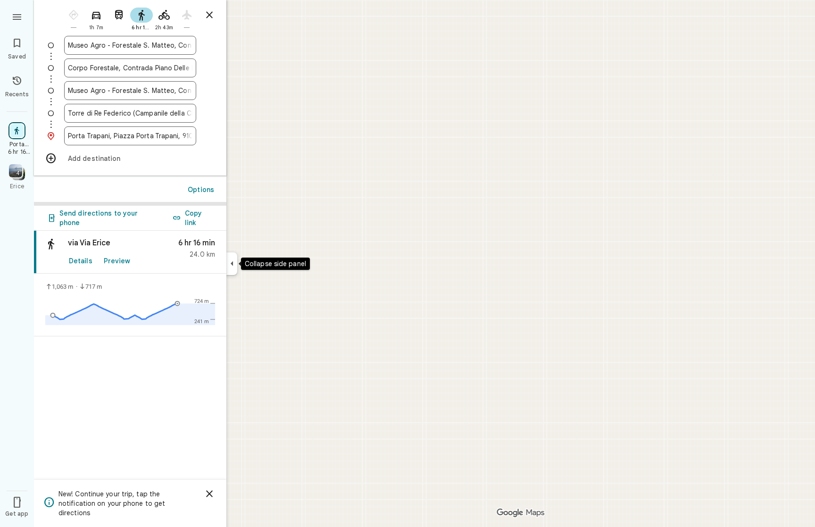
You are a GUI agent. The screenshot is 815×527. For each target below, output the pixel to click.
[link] (130, 252)
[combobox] (130, 45)
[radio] (73, 18)
